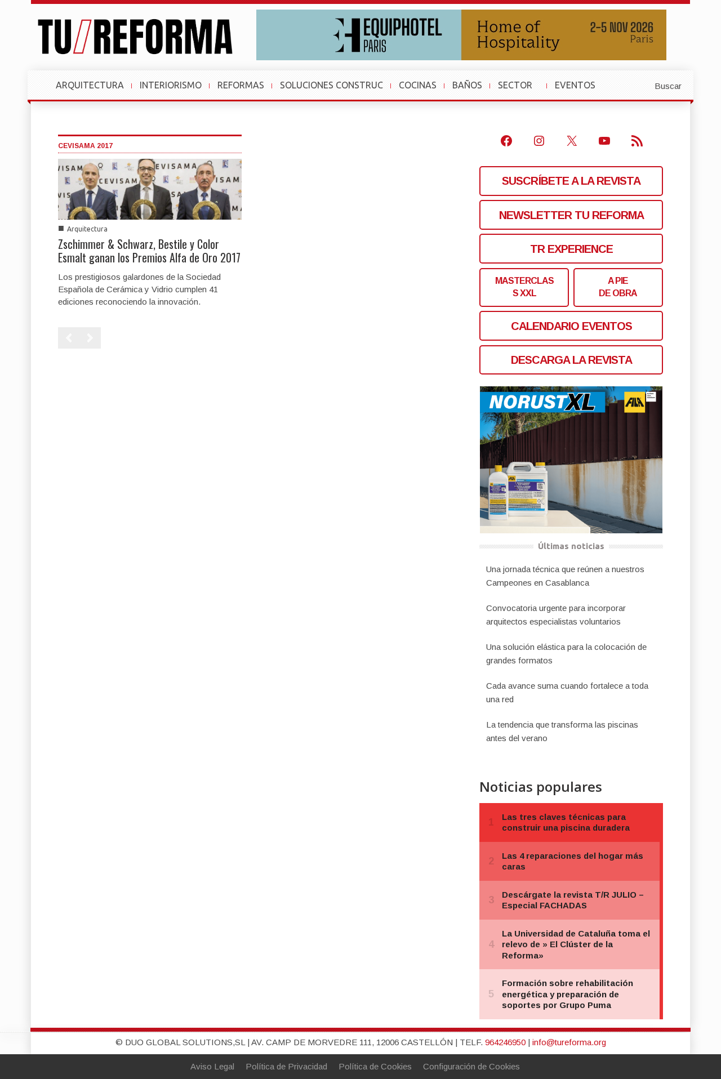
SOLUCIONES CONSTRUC (331, 85)
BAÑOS (467, 85)
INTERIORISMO (171, 85)
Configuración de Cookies (471, 1066)
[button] (640, 85)
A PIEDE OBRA (618, 287)
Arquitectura (87, 229)
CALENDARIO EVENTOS (571, 326)
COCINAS (418, 85)
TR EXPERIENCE (571, 249)
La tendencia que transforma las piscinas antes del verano (562, 731)
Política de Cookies (375, 1066)
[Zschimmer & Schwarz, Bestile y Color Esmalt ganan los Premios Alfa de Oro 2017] (150, 188)
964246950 (505, 1042)
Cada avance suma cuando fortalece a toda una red (567, 692)
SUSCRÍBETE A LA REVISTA (571, 181)
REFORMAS (240, 85)
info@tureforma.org (569, 1042)
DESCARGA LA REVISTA (571, 360)
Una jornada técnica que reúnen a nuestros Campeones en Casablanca (565, 575)
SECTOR (519, 90)
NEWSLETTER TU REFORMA (571, 215)
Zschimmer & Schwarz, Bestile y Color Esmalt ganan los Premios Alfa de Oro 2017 (149, 250)
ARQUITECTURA (90, 85)
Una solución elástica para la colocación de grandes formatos (566, 653)
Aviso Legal (212, 1066)
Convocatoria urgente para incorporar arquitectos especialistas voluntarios (556, 614)
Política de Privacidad (286, 1066)
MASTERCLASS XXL (524, 287)
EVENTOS (579, 90)
